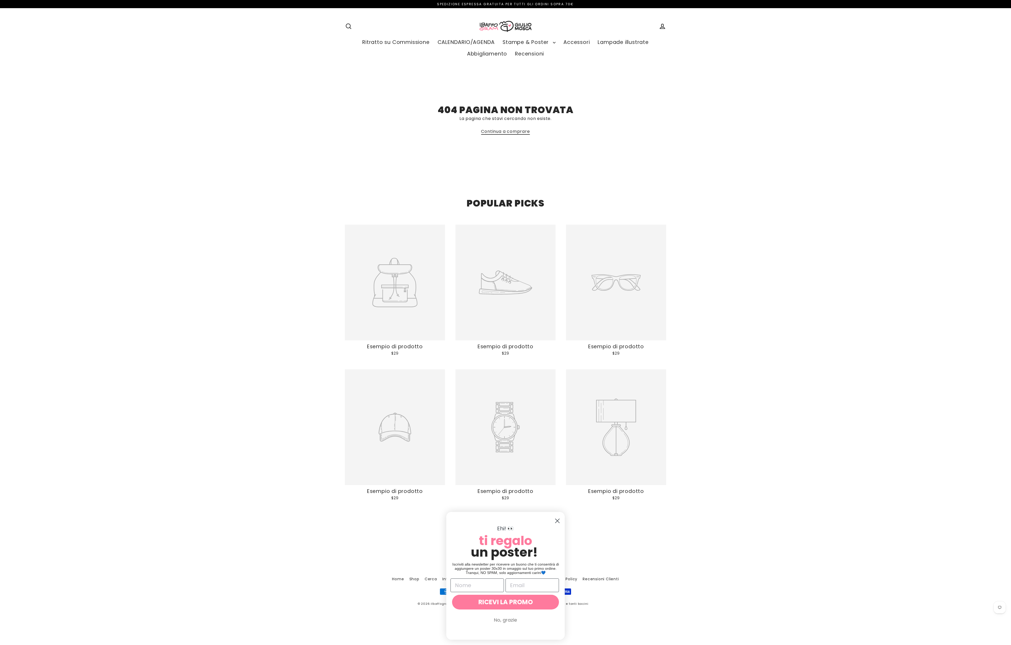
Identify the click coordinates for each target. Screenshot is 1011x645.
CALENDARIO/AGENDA (466, 42)
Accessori (576, 42)
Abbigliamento (487, 53)
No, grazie (505, 620)
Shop (414, 579)
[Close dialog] (557, 521)
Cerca (431, 579)
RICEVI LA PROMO (505, 602)
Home (398, 579)
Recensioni (529, 53)
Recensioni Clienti (601, 579)
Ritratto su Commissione (395, 42)
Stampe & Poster (526, 42)
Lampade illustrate (623, 42)
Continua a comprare (505, 131)
